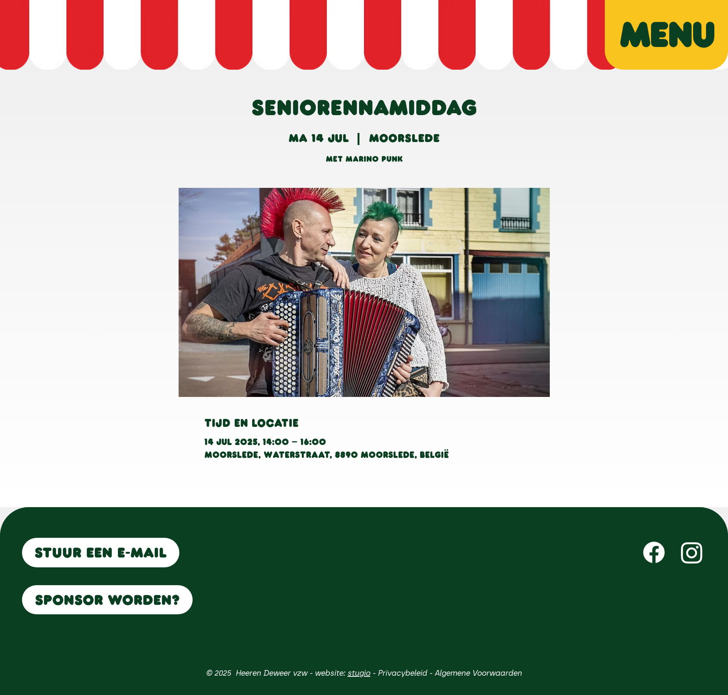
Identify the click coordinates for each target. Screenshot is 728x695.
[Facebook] (654, 552)
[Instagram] (692, 552)
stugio (358, 673)
